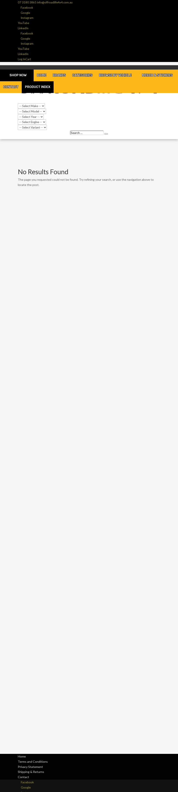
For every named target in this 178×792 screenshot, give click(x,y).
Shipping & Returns (31, 772)
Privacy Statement (30, 767)
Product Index (37, 87)
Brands (59, 75)
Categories (82, 75)
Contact (10, 87)
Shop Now (18, 75)
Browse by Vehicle (115, 75)
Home (41, 75)
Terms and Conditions (33, 761)
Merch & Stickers (157, 75)
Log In (21, 59)
